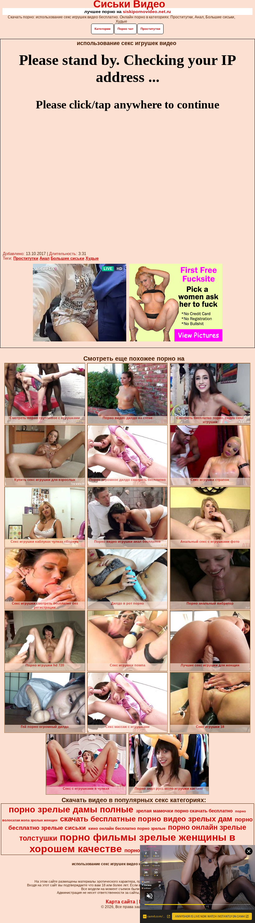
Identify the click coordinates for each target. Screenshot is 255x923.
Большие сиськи (67, 258)
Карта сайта (120, 901)
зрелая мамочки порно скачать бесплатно (184, 810)
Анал (44, 258)
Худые (92, 258)
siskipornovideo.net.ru (147, 11)
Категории (102, 28)
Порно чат (125, 28)
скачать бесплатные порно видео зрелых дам (146, 819)
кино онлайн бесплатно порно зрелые (126, 828)
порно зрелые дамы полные (71, 809)
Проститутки (150, 28)
